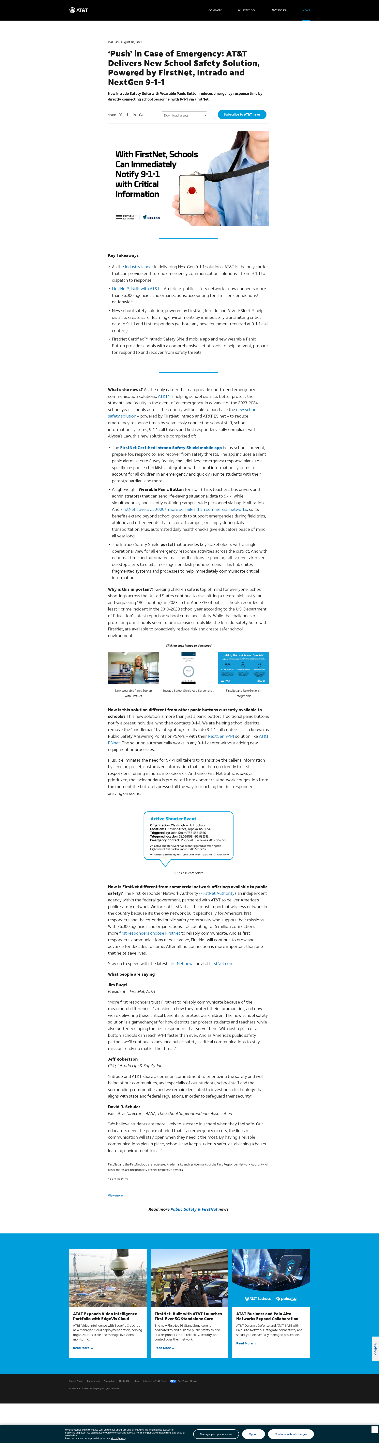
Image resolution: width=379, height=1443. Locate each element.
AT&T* (164, 396)
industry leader (139, 266)
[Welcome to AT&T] (78, 10)
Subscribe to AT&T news (242, 114)
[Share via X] (121, 115)
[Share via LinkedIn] (134, 115)
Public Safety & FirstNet (194, 1209)
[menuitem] (214, 10)
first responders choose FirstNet (149, 933)
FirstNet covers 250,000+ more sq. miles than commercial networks (183, 509)
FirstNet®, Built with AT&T (136, 288)
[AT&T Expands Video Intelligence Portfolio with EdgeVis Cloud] (108, 1278)
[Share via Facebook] (127, 115)
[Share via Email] (141, 115)
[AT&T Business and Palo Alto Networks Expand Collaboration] (271, 1278)
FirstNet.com (221, 963)
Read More (81, 1348)
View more (115, 1195)
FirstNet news (181, 963)
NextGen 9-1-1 (221, 736)
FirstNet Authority (218, 893)
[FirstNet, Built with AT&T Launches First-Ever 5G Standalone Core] (189, 1278)
